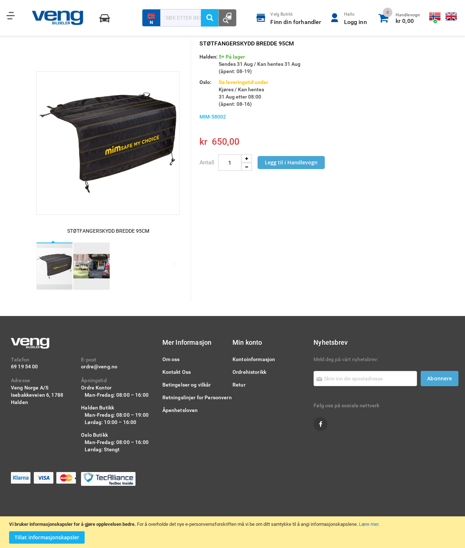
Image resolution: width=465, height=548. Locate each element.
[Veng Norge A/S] (58, 18)
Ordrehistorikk (249, 371)
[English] (451, 17)
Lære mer (369, 524)
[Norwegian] (435, 17)
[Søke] (209, 18)
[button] (91, 266)
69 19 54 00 (24, 366)
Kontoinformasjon (253, 359)
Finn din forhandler (295, 18)
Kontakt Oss (176, 371)
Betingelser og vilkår (186, 384)
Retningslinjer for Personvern (197, 397)
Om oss (171, 359)
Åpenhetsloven (180, 410)
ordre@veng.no (99, 366)
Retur (239, 384)
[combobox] (189, 18)
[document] (233, 532)
